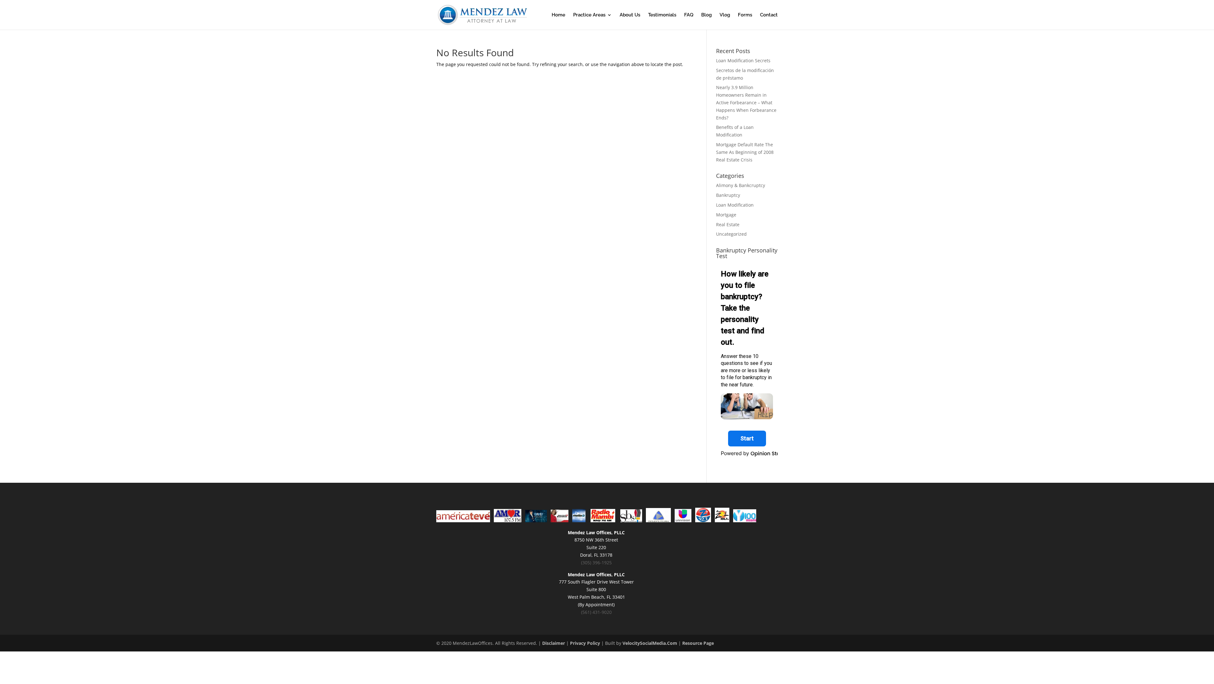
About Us (630, 15)
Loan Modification (735, 205)
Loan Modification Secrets (743, 61)
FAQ (688, 15)
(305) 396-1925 (596, 563)
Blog (706, 15)
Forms (745, 15)
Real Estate (727, 224)
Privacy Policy (585, 643)
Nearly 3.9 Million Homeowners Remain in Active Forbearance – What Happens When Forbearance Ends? (746, 102)
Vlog (725, 15)
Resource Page (698, 643)
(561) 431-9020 (596, 612)
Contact (769, 15)
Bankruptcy (728, 195)
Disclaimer (553, 643)
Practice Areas (589, 15)
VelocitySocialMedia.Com (649, 643)
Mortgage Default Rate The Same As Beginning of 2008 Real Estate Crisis (745, 152)
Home (558, 15)
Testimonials (662, 15)
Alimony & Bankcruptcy (740, 185)
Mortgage (726, 215)
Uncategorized (731, 234)
